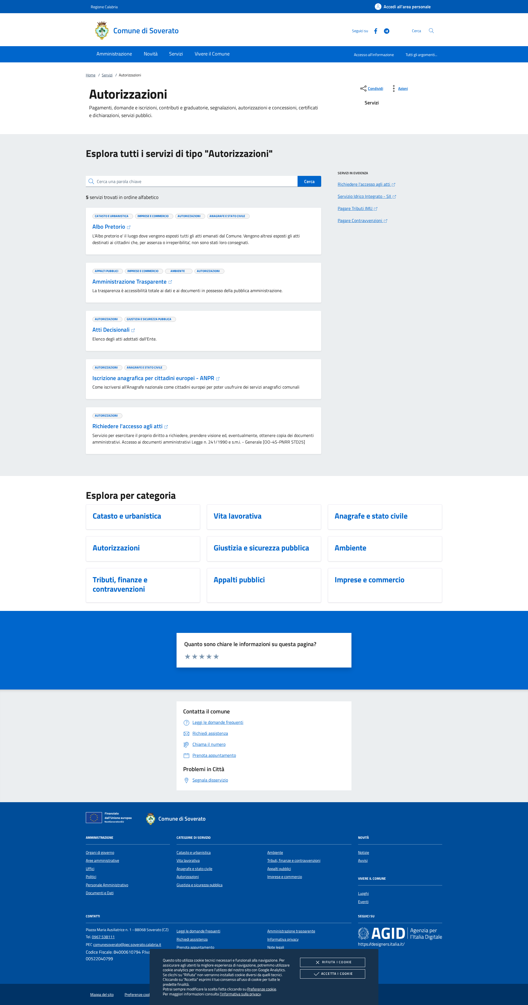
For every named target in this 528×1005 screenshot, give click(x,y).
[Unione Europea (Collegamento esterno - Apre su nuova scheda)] (110, 818)
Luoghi (363, 893)
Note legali (275, 947)
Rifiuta (337, 962)
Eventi (363, 902)
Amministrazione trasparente (291, 931)
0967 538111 (103, 937)
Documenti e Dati (100, 893)
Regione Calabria (104, 7)
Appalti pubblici (279, 869)
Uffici (90, 869)
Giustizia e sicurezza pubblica (199, 885)
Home (90, 75)
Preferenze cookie (261, 989)
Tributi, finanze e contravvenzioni (293, 860)
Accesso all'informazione (374, 54)
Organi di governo (100, 852)
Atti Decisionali (111, 329)
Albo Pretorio (109, 226)
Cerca (309, 181)
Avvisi (363, 860)
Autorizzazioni (188, 877)
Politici (91, 877)
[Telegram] (384, 30)
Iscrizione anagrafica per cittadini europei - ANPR (154, 377)
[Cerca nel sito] (431, 31)
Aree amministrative (102, 860)
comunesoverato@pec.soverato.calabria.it (127, 945)
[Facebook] (373, 30)
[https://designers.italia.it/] (400, 934)
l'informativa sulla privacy (240, 994)
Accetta (337, 973)
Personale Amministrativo (107, 885)
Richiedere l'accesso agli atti (128, 426)
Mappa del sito (102, 995)
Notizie (363, 852)
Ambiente (275, 852)
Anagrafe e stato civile (194, 869)
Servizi (107, 75)
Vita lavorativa (188, 860)
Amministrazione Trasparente (130, 281)
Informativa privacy (283, 939)
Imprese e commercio (284, 877)
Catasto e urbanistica (194, 852)
